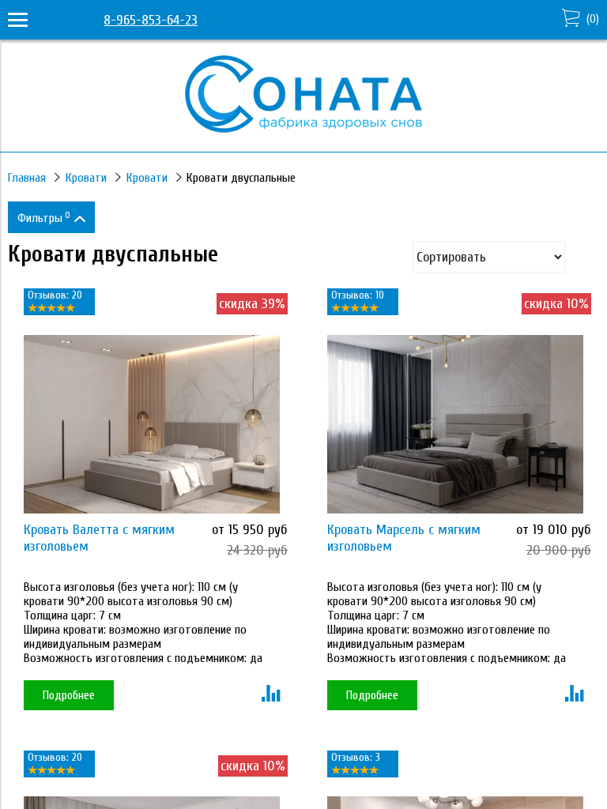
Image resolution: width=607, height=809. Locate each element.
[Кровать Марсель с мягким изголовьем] (455, 424)
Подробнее (69, 695)
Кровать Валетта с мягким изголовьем (99, 538)
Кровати (86, 178)
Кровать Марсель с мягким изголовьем (404, 538)
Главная (27, 178)
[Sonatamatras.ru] (303, 128)
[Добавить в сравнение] (271, 695)
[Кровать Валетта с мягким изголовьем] (152, 424)
